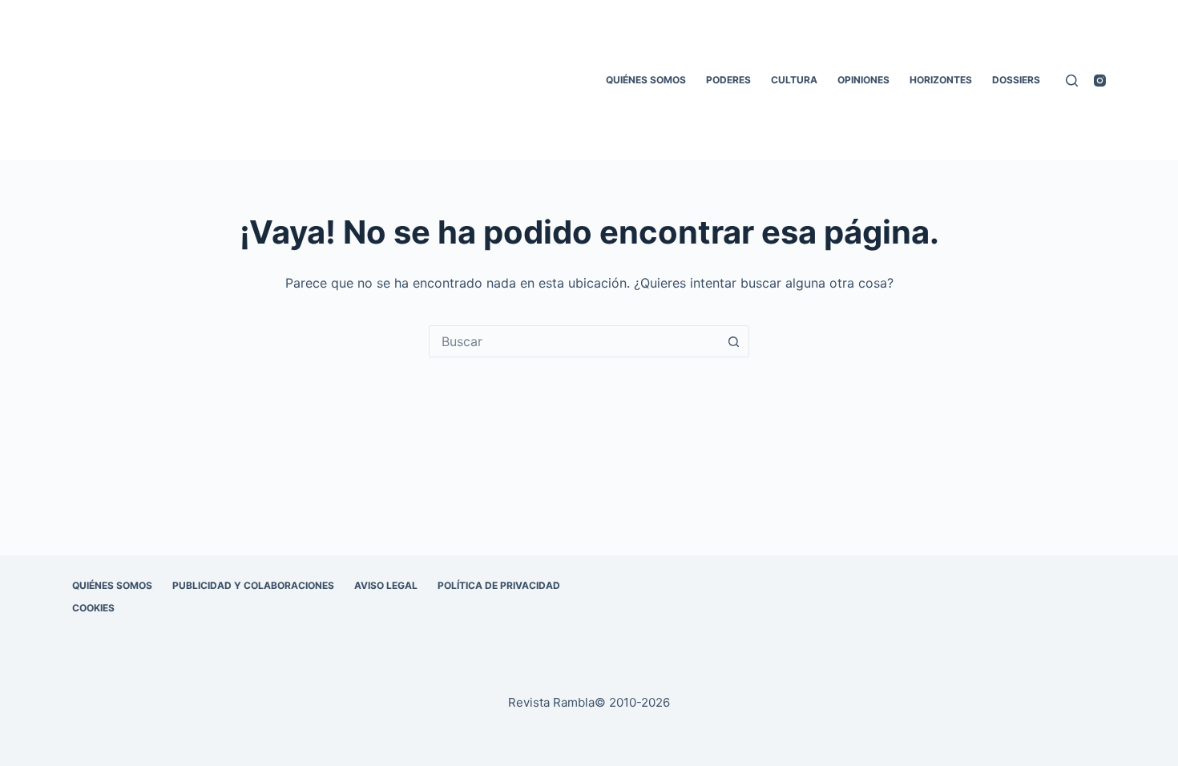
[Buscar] (1072, 81)
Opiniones (863, 80)
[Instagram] (1100, 81)
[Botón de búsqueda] (733, 341)
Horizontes (941, 80)
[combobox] (574, 341)
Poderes (728, 80)
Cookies (93, 608)
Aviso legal (386, 585)
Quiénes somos (646, 80)
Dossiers (1016, 80)
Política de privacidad (499, 585)
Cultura (794, 80)
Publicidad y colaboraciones (253, 585)
